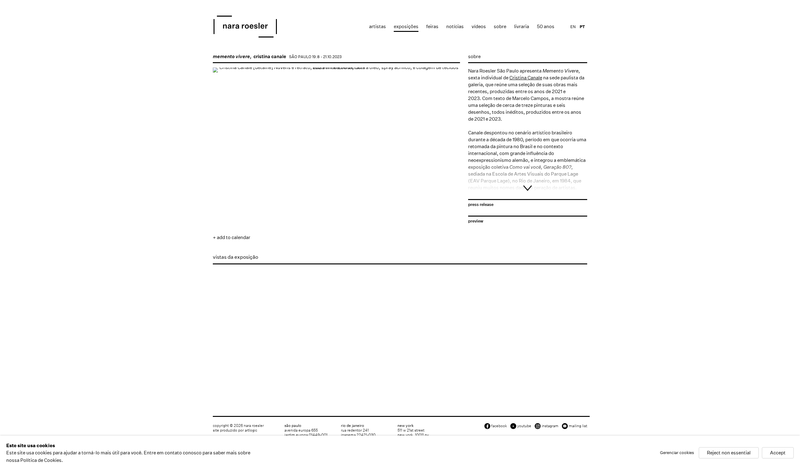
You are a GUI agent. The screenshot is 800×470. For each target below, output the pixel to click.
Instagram (550, 425)
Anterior (223, 161)
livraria (521, 26)
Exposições (406, 26)
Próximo (449, 161)
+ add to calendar (231, 237)
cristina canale (269, 56)
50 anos (545, 26)
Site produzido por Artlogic (235, 430)
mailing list (578, 425)
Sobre (500, 26)
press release (480, 204)
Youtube (524, 425)
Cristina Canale (525, 78)
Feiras (432, 26)
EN (573, 26)
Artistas (377, 26)
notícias (455, 26)
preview (475, 221)
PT (582, 26)
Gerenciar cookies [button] (677, 453)
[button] (222, 181)
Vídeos (479, 26)
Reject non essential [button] (729, 453)
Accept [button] (778, 453)
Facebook (499, 425)
